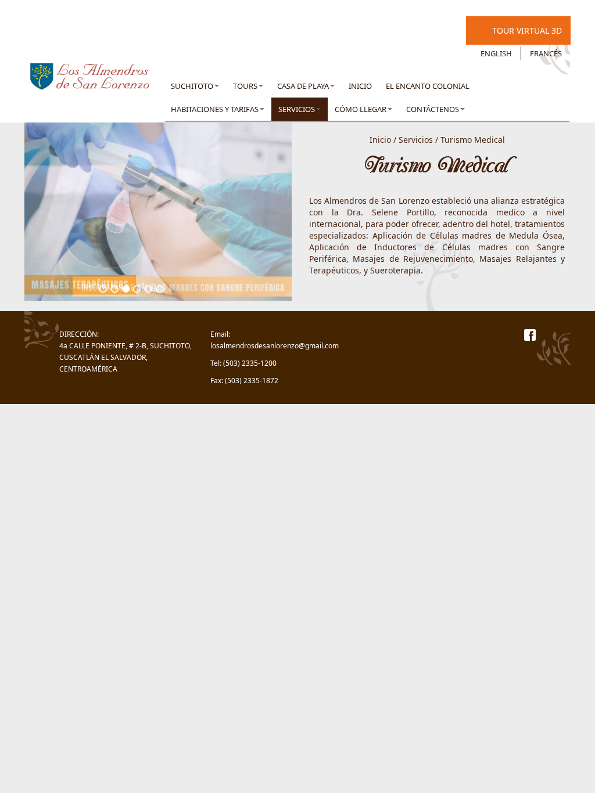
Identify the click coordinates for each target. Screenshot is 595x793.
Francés (546, 53)
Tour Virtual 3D (527, 30)
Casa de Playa (303, 86)
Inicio (360, 86)
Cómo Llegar (360, 109)
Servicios (296, 109)
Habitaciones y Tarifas (215, 109)
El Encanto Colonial (427, 86)
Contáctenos (432, 109)
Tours (245, 86)
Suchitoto (192, 86)
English (496, 53)
